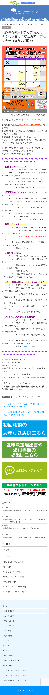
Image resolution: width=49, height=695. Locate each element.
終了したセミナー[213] (11, 572)
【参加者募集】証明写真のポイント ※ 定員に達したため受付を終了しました (24, 413)
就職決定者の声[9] (9, 582)
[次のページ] (8, 111)
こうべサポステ (37, 397)
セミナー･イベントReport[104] (14, 587)
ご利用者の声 (9, 611)
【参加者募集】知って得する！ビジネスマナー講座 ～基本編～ (24, 511)
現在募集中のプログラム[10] (13, 592)
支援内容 (6, 646)
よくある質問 (9, 616)
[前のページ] (4, 111)
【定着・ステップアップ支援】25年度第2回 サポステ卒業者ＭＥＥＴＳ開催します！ (24, 405)
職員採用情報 (9, 621)
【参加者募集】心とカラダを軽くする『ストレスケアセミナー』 (24, 529)
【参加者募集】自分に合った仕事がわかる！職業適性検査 (23, 537)
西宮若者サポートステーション (16, 680)
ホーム (5, 606)
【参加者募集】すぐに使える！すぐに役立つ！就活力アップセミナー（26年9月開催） (24, 520)
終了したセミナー (24, 397)
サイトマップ (9, 626)
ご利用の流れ (8, 636)
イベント (6, 651)
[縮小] (21, 111)
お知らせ (7, 27)
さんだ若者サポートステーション (16, 675)
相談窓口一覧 (8, 665)
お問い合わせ (8, 656)
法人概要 (6, 641)
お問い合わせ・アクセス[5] (13, 562)
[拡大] (25, 111)
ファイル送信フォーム (11, 631)
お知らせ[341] (8, 567)
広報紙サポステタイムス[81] (13, 577)
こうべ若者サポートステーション (16, 670)
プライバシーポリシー (11, 661)
